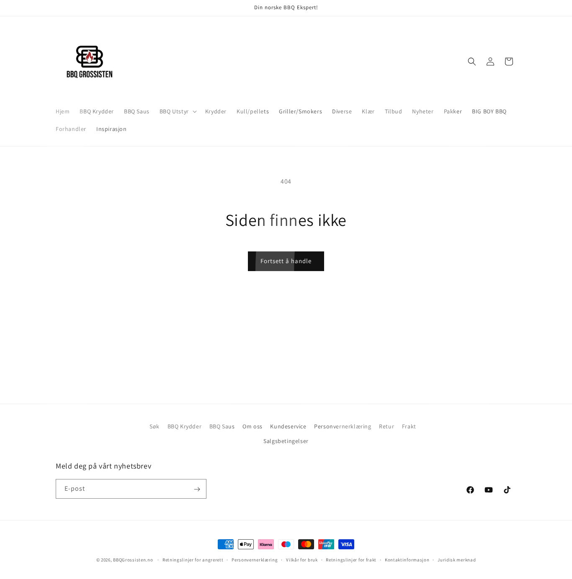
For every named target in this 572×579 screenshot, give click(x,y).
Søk (154, 426)
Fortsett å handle (286, 261)
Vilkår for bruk (302, 559)
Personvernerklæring (342, 426)
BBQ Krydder (184, 426)
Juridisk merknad (457, 559)
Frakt (409, 426)
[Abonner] (197, 489)
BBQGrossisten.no (133, 560)
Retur (386, 426)
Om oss (252, 426)
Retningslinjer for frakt (351, 559)
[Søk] (472, 61)
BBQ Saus (222, 426)
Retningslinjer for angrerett (193, 559)
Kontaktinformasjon (407, 559)
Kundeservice (288, 426)
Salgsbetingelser (286, 441)
